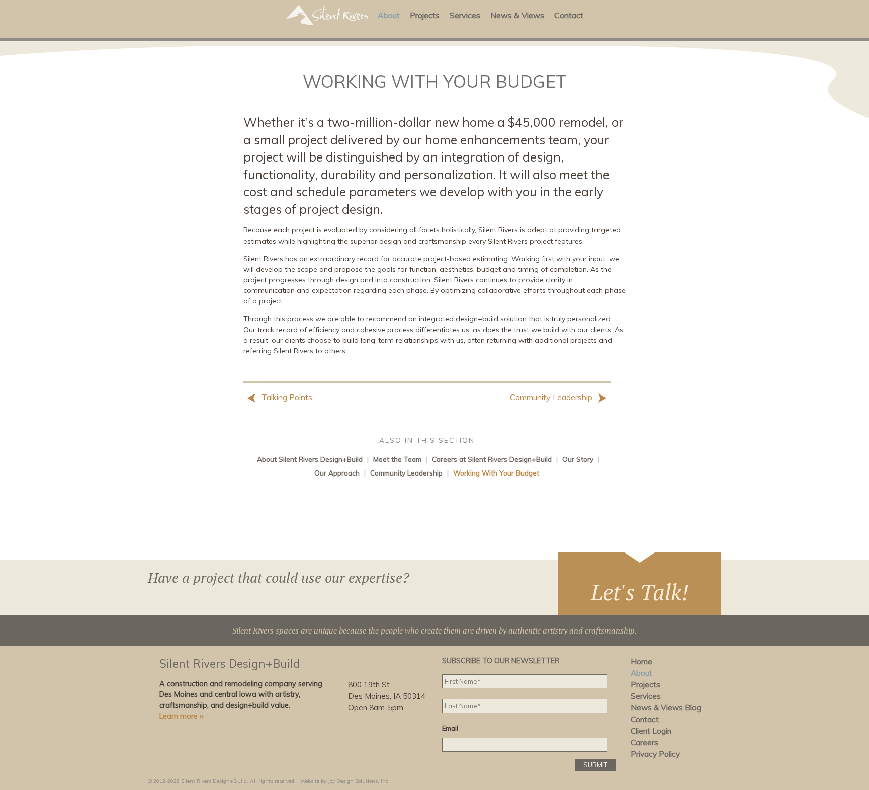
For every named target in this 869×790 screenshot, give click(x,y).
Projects (425, 15)
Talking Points (285, 397)
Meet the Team (397, 459)
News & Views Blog (666, 708)
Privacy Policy (655, 754)
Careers (644, 742)
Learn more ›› (181, 716)
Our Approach (337, 472)
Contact (568, 15)
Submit (595, 765)
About (389, 15)
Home (641, 661)
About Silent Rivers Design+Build (310, 459)
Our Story (577, 459)
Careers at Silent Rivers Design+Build (492, 459)
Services (465, 15)
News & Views (517, 15)
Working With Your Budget (496, 472)
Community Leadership (552, 397)
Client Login (651, 731)
